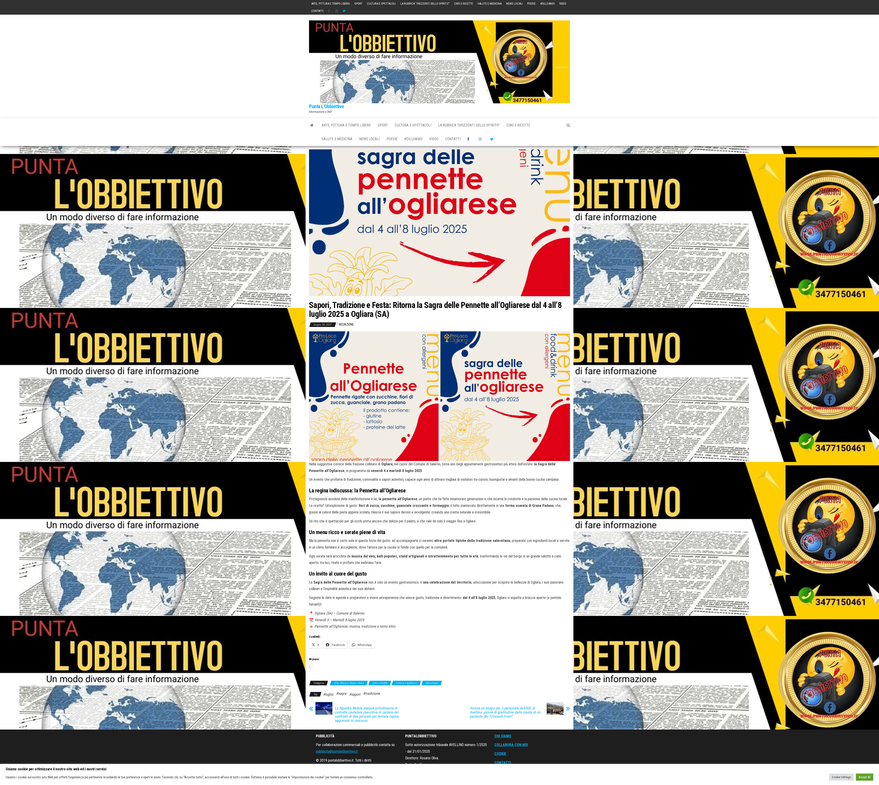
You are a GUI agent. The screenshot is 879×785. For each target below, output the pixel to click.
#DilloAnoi (547, 3)
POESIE (531, 3)
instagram (336, 11)
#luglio (328, 694)
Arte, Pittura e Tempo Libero (330, 3)
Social (329, 11)
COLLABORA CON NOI (511, 745)
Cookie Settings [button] (841, 777)
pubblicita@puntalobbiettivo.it (337, 751)
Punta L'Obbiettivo (326, 106)
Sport (358, 3)
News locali (514, 3)
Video (562, 3)
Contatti (317, 11)
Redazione (346, 324)
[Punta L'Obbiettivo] (312, 125)
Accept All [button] (865, 777)
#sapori (354, 694)
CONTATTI (502, 762)
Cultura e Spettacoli (381, 3)
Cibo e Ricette (463, 3)
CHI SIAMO (502, 736)
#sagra (341, 693)
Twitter (344, 11)
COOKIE (500, 754)
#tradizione (371, 693)
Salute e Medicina (489, 3)
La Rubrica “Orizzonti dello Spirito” (425, 3)
